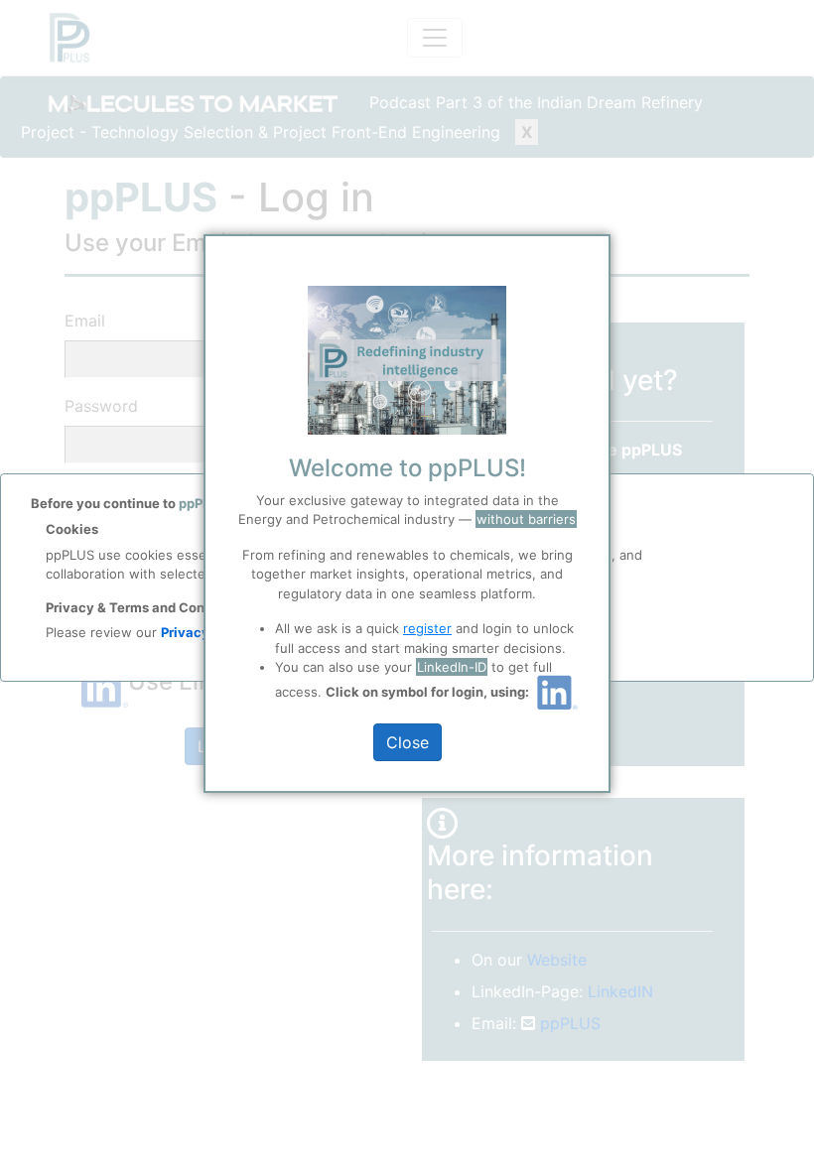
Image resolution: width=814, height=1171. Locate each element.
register (427, 628)
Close (407, 742)
